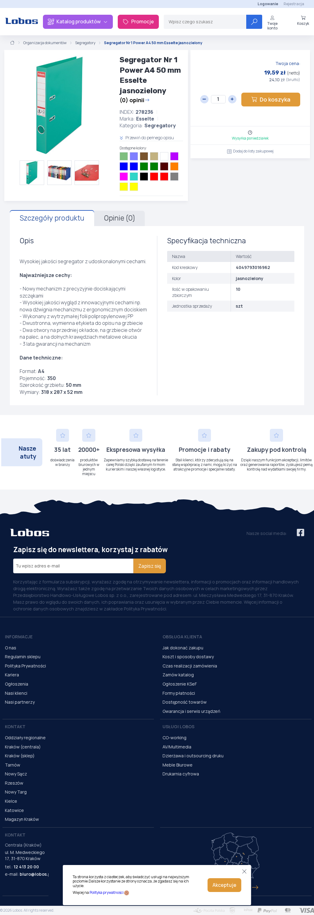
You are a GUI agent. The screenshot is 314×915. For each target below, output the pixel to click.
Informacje (19, 637)
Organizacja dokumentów (45, 43)
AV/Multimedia (177, 747)
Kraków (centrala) (23, 747)
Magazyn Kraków (22, 819)
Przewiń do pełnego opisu (149, 137)
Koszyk (303, 23)
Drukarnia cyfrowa (181, 774)
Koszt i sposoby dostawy (188, 656)
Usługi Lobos (178, 726)
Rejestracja (294, 3)
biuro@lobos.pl (36, 874)
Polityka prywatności (107, 892)
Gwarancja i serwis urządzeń (191, 711)
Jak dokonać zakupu (183, 648)
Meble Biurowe (178, 765)
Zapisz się (149, 566)
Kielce (11, 801)
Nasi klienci (16, 693)
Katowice (14, 810)
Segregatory (85, 43)
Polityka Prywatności (25, 666)
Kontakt (15, 726)
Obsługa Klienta (182, 637)
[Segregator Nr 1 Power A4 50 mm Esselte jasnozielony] (59, 105)
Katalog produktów (78, 21)
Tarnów (12, 765)
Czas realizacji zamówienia (190, 666)
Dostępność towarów (185, 702)
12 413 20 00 (26, 867)
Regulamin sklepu (22, 656)
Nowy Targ (16, 792)
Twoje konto (272, 25)
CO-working (174, 737)
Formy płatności (179, 693)
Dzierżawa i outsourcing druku (193, 756)
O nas (10, 648)
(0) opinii (132, 100)
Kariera (12, 675)
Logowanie (268, 3)
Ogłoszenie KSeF (180, 684)
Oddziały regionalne (25, 737)
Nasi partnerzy (20, 702)
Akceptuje (224, 885)
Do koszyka (275, 99)
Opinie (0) (119, 218)
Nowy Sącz (16, 774)
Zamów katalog (178, 675)
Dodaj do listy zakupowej (253, 151)
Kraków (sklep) (20, 756)
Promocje (142, 21)
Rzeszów (14, 783)
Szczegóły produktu (52, 218)
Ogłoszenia (16, 684)
